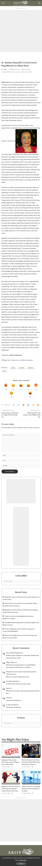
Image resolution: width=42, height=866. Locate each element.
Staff (5, 69)
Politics (18, 72)
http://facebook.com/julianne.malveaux (20, 360)
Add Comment (26, 69)
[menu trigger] (3, 3)
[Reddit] (33, 405)
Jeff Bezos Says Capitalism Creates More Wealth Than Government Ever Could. (22, 657)
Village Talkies (10, 662)
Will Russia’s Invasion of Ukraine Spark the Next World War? (22, 692)
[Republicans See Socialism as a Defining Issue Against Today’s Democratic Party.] (10, 777)
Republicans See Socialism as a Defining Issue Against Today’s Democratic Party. (10, 789)
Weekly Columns (26, 72)
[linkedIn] (28, 405)
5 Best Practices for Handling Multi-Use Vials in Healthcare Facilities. (31, 789)
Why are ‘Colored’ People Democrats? (17, 677)
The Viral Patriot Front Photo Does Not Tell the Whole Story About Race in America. (31, 762)
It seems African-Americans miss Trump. (18, 684)
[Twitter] (19, 405)
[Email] (38, 405)
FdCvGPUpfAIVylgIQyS (13, 653)
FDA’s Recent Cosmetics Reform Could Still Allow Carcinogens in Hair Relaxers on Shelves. (21, 666)
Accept (21, 863)
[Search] (39, 3)
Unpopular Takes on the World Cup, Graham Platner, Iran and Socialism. (10, 762)
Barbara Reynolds (18, 125)
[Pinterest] (23, 405)
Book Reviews (6, 72)
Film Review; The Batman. (13, 700)
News (13, 72)
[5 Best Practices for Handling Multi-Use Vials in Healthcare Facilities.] (31, 777)
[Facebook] (14, 405)
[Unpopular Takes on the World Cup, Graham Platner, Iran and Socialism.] (10, 751)
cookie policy (23, 860)
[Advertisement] (21, 31)
